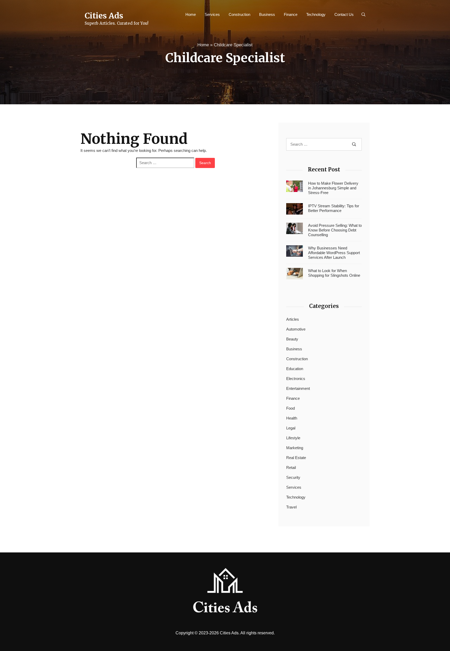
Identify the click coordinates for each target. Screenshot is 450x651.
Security (293, 477)
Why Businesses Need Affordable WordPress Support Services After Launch (334, 253)
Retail (291, 467)
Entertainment (298, 388)
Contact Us (344, 14)
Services (212, 14)
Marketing (294, 448)
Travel (291, 507)
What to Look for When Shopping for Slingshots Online (334, 273)
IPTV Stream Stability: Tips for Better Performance (333, 208)
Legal (290, 428)
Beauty (292, 339)
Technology (316, 14)
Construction (239, 14)
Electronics (295, 378)
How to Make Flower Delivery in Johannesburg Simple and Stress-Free (333, 188)
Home (190, 14)
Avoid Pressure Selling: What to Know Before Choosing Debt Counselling (335, 230)
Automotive (295, 329)
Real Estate (296, 457)
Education (294, 368)
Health (291, 418)
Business (267, 14)
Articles (292, 319)
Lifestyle (293, 438)
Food (290, 408)
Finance (290, 14)
